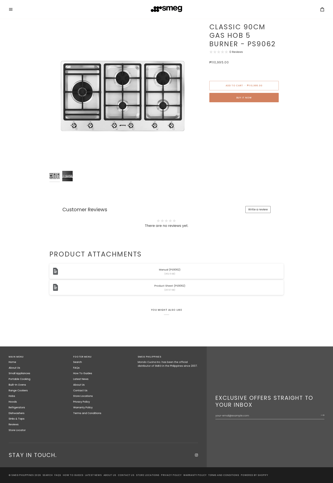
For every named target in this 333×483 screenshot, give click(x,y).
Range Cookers (18, 390)
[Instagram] (196, 455)
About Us (14, 367)
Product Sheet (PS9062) (169, 286)
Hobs (12, 396)
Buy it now (244, 97)
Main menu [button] (16, 356)
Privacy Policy (81, 401)
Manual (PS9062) (170, 269)
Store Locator (17, 430)
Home (12, 362)
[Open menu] (14, 9)
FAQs (76, 367)
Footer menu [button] (82, 356)
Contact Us (80, 390)
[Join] (321, 415)
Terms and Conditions (87, 413)
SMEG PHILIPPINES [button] (149, 356)
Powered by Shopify (254, 475)
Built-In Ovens (17, 384)
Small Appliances (19, 373)
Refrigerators (17, 407)
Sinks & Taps (16, 418)
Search (77, 362)
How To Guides (82, 373)
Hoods (13, 401)
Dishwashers (16, 413)
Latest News (80, 379)
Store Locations (83, 396)
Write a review (258, 209)
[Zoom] (122, 96)
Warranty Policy (83, 407)
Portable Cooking (19, 379)
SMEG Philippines (22, 475)
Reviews (14, 424)
